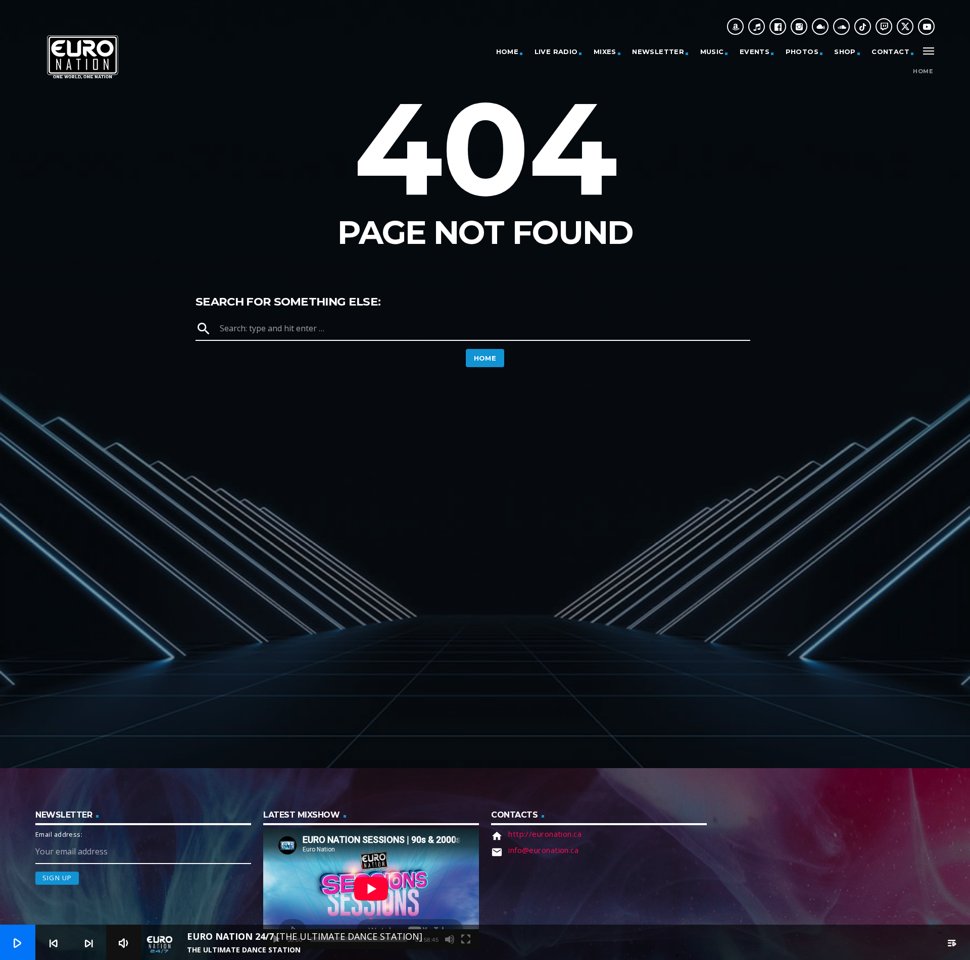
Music (712, 51)
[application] (371, 888)
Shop (845, 51)
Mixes (605, 51)
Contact (890, 51)
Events (754, 51)
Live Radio (556, 51)
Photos (802, 51)
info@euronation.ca (543, 850)
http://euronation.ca (544, 834)
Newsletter (658, 51)
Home (507, 51)
